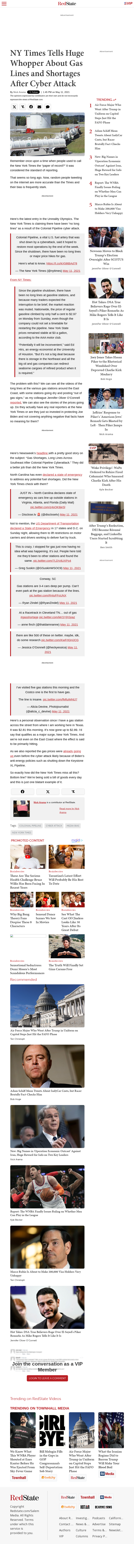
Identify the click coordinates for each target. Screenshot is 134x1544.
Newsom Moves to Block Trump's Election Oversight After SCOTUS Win (106, 257)
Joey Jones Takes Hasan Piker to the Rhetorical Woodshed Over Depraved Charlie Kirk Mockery (106, 365)
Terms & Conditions (99, 1530)
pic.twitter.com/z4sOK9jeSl (47, 507)
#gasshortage (29, 617)
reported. (16, 402)
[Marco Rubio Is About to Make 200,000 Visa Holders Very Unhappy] (47, 1247)
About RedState (66, 1518)
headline (43, 453)
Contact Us (66, 1524)
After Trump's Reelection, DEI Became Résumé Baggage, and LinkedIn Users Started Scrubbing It (106, 534)
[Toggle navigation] (4, 3)
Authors (64, 1530)
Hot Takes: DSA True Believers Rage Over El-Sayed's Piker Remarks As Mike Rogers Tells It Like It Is (45, 1334)
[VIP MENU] (128, 3)
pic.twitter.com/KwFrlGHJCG (60, 640)
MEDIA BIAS (73, 825)
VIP (61, 1536)
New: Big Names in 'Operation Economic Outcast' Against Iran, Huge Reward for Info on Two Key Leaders (45, 1153)
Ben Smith (106, 547)
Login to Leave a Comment (47, 1378)
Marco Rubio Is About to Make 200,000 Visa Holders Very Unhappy (45, 1273)
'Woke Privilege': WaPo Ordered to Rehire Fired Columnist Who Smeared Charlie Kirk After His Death (106, 476)
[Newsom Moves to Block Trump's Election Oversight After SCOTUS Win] (106, 237)
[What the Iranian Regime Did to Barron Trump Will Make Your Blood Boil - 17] (111, 1430)
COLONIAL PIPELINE (30, 825)
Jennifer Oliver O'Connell (23, 1340)
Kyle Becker (16, 1220)
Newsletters (116, 1530)
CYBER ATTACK (54, 825)
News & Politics (83, 1524)
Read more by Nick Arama (69, 810)
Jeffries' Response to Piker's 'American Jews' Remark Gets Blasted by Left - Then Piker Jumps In (106, 421)
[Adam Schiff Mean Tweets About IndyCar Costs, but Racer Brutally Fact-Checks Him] (47, 1066)
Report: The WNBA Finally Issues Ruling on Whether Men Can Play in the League (46, 1213)
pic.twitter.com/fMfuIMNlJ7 (60, 699)
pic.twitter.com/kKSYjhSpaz (57, 617)
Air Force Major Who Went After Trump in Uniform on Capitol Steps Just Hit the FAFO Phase (44, 1032)
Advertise (99, 1524)
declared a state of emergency (62, 474)
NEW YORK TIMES (21, 832)
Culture (81, 1530)
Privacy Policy (99, 1536)
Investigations (83, 1518)
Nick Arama (19, 92)
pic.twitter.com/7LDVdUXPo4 (52, 560)
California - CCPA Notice (116, 1518)
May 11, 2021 (71, 270)
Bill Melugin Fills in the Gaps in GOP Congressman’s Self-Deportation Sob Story (51, 1461)
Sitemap (115, 1524)
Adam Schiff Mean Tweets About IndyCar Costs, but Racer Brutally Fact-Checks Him (46, 1093)
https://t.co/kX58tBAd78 (61, 263)
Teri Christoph (17, 1039)
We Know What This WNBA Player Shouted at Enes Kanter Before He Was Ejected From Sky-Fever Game (23, 1461)
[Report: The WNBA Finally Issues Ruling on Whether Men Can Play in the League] (47, 1186)
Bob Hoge (15, 1099)
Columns (82, 1536)
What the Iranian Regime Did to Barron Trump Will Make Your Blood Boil (110, 1459)
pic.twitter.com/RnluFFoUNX (47, 595)
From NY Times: (20, 279)
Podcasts (98, 1518)
